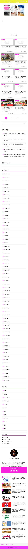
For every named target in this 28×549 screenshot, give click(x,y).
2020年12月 (7, 328)
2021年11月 (7, 291)
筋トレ (5, 421)
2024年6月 (7, 184)
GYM (5, 390)
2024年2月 (7, 198)
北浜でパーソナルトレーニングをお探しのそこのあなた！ (14, 145)
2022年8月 (7, 260)
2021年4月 (7, 315)
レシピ (5, 408)
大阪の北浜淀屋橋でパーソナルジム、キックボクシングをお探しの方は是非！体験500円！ (14, 155)
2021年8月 (7, 301)
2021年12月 (7, 287)
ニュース (6, 404)
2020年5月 (7, 352)
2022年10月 (7, 253)
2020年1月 (7, 366)
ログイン (5, 437)
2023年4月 (7, 232)
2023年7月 (7, 222)
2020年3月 (7, 359)
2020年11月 (7, 332)
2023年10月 (7, 212)
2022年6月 (7, 267)
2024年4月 (7, 191)
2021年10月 (7, 294)
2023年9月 (7, 215)
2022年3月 (7, 277)
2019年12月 (7, 370)
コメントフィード (7, 441)
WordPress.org (7, 443)
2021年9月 (7, 297)
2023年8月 (7, 218)
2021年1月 (7, 325)
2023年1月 (7, 242)
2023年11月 (7, 208)
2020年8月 (7, 342)
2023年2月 (7, 239)
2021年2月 (7, 321)
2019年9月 (7, 380)
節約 (5, 425)
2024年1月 (7, 201)
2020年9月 (7, 339)
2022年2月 (7, 280)
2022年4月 (7, 273)
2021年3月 (7, 318)
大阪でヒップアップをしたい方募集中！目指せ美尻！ (14, 134)
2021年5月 (7, 311)
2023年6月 (7, 225)
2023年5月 (7, 229)
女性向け (6, 418)
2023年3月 (7, 236)
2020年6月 (7, 349)
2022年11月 (7, 249)
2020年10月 (7, 335)
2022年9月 (7, 256)
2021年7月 (7, 304)
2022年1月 (7, 284)
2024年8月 (7, 177)
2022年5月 (7, 270)
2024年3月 (7, 194)
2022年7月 (7, 263)
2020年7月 (7, 346)
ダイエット (6, 401)
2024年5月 (7, 188)
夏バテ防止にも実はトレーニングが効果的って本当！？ (14, 150)
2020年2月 (7, 363)
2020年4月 (7, 356)
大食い (5, 415)
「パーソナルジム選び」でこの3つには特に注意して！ (14, 139)
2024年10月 (7, 174)
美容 (5, 428)
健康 (5, 411)
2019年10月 (7, 376)
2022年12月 (7, 246)
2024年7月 (7, 181)
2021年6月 (7, 308)
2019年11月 (7, 373)
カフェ (5, 394)
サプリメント (7, 397)
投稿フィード (6, 439)
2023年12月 (7, 205)
